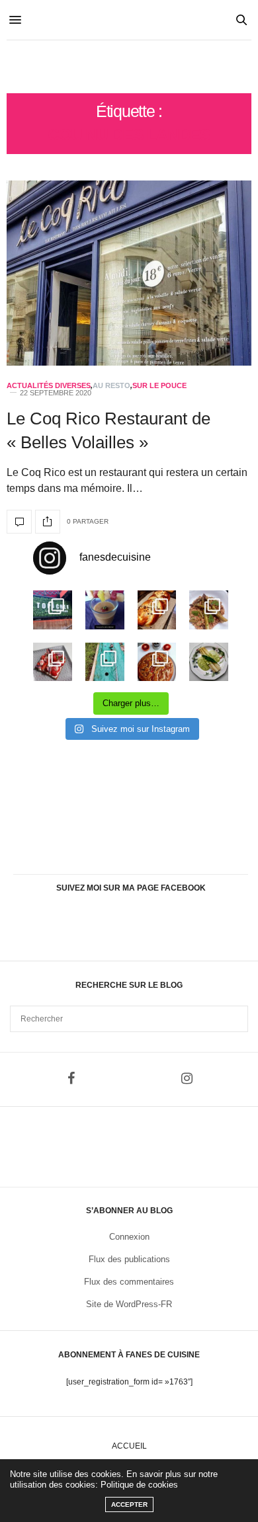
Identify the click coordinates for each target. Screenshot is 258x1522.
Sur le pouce (159, 385)
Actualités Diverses (49, 385)
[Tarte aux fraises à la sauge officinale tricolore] (52, 662)
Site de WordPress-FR (129, 1304)
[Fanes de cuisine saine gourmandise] (128, 66)
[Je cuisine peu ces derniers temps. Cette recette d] (208, 662)
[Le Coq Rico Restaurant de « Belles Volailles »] (129, 273)
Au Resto (111, 385)
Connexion (129, 1237)
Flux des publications (129, 1259)
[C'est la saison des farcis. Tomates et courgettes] (104, 609)
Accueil (129, 1446)
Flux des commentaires (129, 1282)
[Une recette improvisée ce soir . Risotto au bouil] (208, 609)
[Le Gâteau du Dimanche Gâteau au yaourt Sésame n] (157, 662)
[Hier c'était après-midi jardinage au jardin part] (104, 662)
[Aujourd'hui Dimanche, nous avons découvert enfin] (52, 609)
